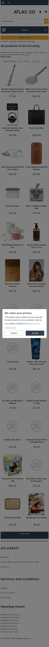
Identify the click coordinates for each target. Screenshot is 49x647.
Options (14, 333)
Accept (35, 333)
